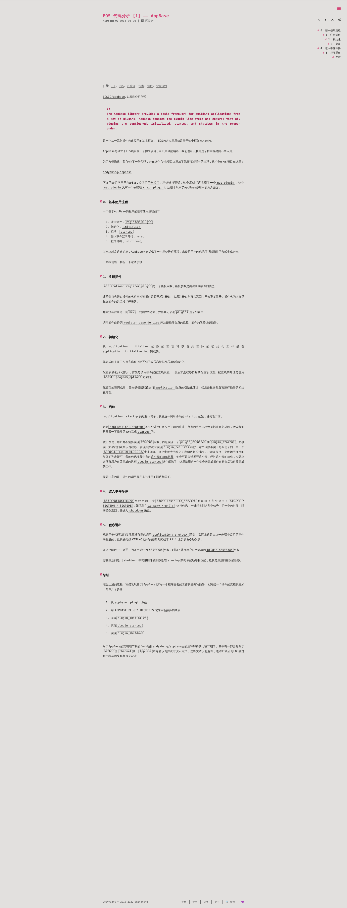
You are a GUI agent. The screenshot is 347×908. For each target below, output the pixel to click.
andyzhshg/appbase (117, 172)
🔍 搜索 (230, 902)
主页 (184, 902)
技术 (141, 86)
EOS (121, 86)
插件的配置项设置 (158, 372)
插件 (150, 86)
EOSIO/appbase (114, 97)
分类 (206, 902)
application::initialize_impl (126, 351)
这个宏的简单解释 (162, 457)
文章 (195, 902)
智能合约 (161, 86)
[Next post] (325, 20)
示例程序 (153, 182)
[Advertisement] (173, 53)
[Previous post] (319, 20)
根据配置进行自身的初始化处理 (167, 387)
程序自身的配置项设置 (200, 372)
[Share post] (339, 20)
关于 (217, 902)
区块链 (149, 20)
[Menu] (339, 8)
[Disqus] (173, 729)
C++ (113, 86)
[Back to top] (332, 20)
